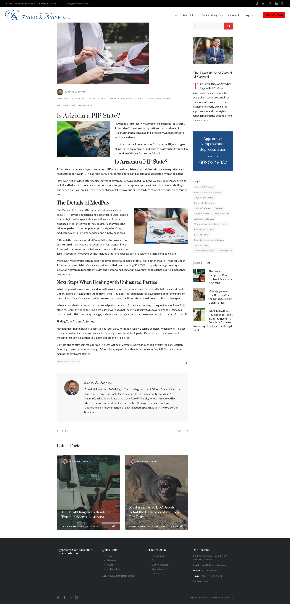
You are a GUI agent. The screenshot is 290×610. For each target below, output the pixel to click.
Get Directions (200, 581)
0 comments (85, 105)
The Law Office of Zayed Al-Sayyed (121, 344)
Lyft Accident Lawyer (204, 219)
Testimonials (113, 568)
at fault (179, 289)
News (224, 224)
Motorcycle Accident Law (98, 99)
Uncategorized (225, 250)
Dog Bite (134, 526)
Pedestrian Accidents (204, 229)
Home (109, 555)
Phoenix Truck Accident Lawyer (152, 99)
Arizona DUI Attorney (204, 187)
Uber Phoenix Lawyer (204, 250)
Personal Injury (123, 99)
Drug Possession (202, 213)
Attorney (111, 560)
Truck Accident (70, 526)
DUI (154, 560)
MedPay (140, 180)
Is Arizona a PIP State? (69, 361)
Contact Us (158, 573)
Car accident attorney (70, 99)
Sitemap (229, 597)
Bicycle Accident (160, 564)
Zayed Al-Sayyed (76, 92)
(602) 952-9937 (209, 570)
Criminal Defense (202, 208)
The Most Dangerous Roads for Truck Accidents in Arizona (86, 473)
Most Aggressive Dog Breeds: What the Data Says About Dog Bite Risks (154, 475)
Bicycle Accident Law (204, 197)
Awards (110, 564)
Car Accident (158, 555)
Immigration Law (221, 213)
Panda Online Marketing (212, 597)
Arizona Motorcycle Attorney (208, 192)
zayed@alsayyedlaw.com (77, 3)
